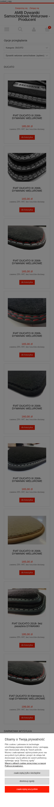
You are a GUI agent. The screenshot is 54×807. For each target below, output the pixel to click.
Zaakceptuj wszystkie (27, 789)
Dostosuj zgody (27, 781)
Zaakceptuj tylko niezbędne (27, 773)
